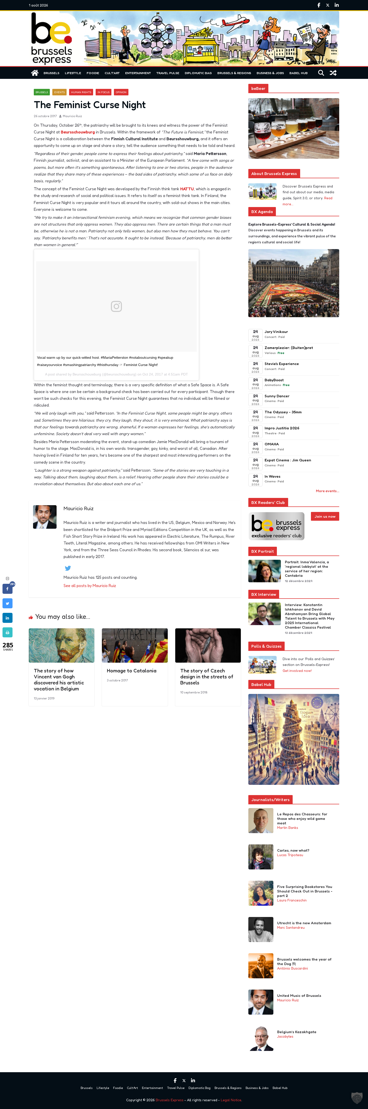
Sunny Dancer (277, 396)
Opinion (121, 92)
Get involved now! (297, 670)
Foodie (93, 73)
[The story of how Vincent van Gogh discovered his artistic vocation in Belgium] (61, 631)
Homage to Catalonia (131, 671)
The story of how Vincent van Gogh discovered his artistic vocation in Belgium (59, 680)
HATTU (187, 188)
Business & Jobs (270, 73)
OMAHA (272, 444)
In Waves (272, 476)
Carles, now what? (293, 850)
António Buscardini (292, 968)
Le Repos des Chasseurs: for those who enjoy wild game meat (302, 818)
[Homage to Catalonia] (134, 631)
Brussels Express (169, 1100)
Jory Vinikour (276, 331)
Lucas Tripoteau (290, 855)
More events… (327, 491)
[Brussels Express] (35, 73)
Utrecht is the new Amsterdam (304, 923)
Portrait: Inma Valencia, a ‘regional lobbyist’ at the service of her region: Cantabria (307, 569)
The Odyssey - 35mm (283, 412)
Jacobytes (285, 1036)
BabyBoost (274, 380)
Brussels (51, 73)
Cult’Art (112, 73)
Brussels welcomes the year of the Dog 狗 (304, 961)
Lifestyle (73, 73)
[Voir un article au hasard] (333, 73)
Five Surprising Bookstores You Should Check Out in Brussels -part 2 (304, 891)
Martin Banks (287, 827)
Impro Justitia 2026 (282, 428)
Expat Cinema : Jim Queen (288, 460)
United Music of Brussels (299, 995)
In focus (103, 92)
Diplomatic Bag (198, 73)
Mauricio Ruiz (72, 116)
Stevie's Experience (282, 363)
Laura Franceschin (292, 900)
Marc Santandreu (291, 927)
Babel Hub (298, 73)
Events (59, 92)
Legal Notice (231, 1100)
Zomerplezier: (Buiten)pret (289, 347)
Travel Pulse (167, 73)
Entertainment (138, 73)
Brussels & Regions (234, 73)
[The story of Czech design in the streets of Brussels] (208, 631)
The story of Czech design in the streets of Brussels (206, 677)
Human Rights (81, 92)
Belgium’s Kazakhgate (296, 1032)
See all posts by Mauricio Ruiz (90, 585)
